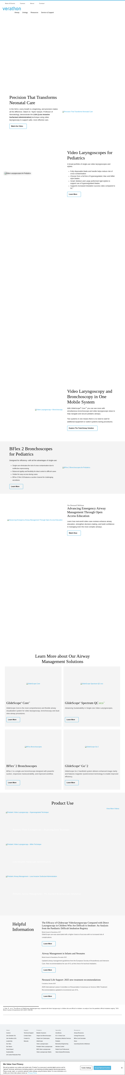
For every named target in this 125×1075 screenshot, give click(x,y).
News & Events (10, 3)
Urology (25, 12)
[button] (33, 173)
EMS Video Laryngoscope (43, 1049)
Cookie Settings (86, 1068)
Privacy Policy (32, 1073)
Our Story (8, 1043)
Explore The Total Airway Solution (81, 428)
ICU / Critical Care (60, 1035)
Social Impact (9, 1049)
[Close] (122, 1068)
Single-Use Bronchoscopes (44, 1035)
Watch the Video (17, 126)
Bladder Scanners (41, 1033)
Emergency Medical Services (63, 1038)
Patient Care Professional (62, 1049)
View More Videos (112, 808)
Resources (34, 12)
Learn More (73, 194)
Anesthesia (58, 1033)
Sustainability (9, 1052)
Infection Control (59, 1046)
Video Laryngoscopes (42, 1043)
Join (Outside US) (11, 1035)
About (32, 3)
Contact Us (27, 1038)
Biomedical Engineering (61, 1043)
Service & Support (47, 12)
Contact (41, 3)
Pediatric (57, 1041)
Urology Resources (79, 1035)
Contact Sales (27, 1035)
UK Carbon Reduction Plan (13, 1054)
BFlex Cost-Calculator (80, 1038)
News (75, 1041)
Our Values (9, 1046)
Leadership (9, 1041)
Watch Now (73, 533)
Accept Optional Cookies (102, 1068)
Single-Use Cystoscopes (43, 1038)
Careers (22, 3)
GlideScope (40, 1041)
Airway (17, 12)
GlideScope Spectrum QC (85, 703)
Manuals (26, 1041)
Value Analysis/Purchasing (62, 1052)
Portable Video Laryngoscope (44, 1046)
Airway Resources (79, 1033)
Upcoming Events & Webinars (82, 1043)
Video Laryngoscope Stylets (44, 1052)
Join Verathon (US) (11, 1038)
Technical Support (28, 1033)
